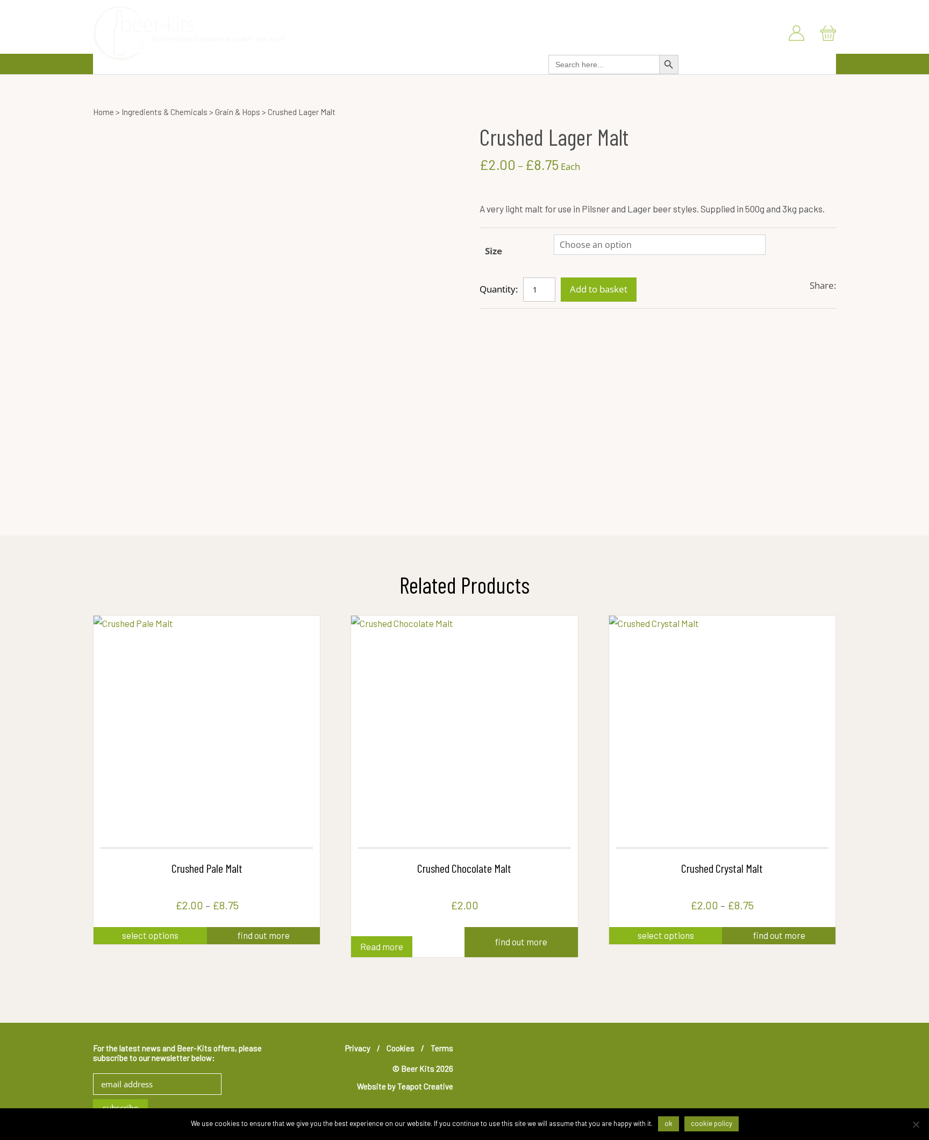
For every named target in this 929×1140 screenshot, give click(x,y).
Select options (150, 935)
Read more (381, 946)
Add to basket (598, 289)
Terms (442, 1048)
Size (493, 251)
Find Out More (263, 935)
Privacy (357, 1048)
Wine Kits (314, 62)
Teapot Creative (425, 1086)
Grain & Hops (237, 112)
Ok (668, 1123)
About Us (769, 10)
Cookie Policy (711, 1123)
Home (103, 112)
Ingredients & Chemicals (437, 62)
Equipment (515, 62)
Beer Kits (266, 62)
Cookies (401, 1048)
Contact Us (819, 10)
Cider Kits (361, 62)
